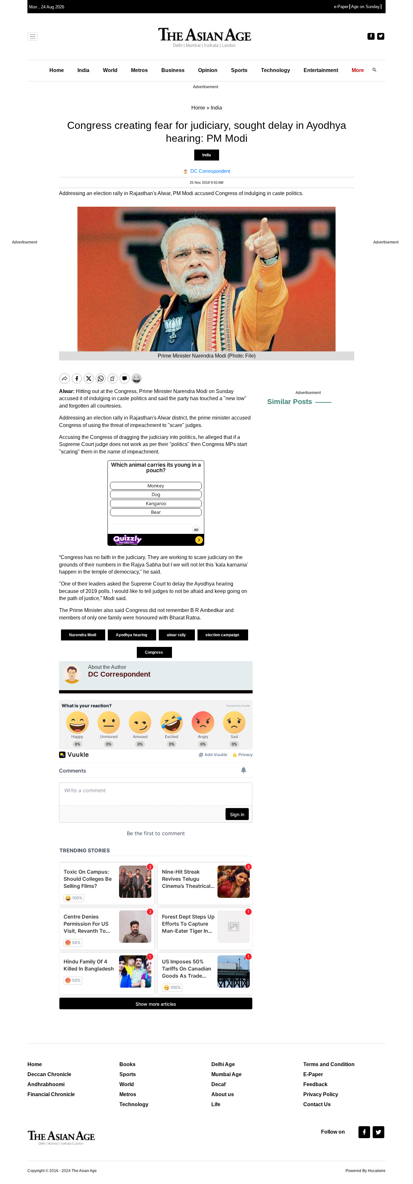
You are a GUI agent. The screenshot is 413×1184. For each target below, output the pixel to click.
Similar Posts (289, 402)
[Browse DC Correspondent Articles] (72, 674)
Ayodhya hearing (132, 635)
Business (173, 70)
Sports (239, 70)
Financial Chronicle (51, 1094)
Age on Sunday (365, 6)
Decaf (218, 1084)
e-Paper (341, 6)
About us (222, 1094)
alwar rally (177, 635)
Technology (275, 70)
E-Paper (313, 1074)
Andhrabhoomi (46, 1084)
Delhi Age (223, 1064)
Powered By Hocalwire (366, 1170)
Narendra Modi (83, 635)
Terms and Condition (329, 1064)
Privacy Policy (320, 1094)
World (110, 70)
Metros (139, 70)
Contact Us (317, 1104)
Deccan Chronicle (49, 1074)
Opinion (207, 70)
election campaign (223, 635)
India (83, 70)
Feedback (315, 1084)
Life (215, 1104)
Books (127, 1064)
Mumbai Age (226, 1074)
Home (56, 70)
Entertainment (321, 70)
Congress (154, 652)
